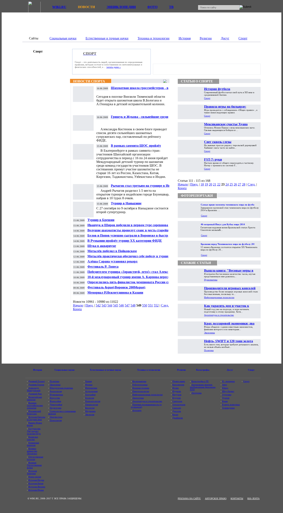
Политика (209, 350)
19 (206, 184)
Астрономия (91, 391)
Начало (78, 305)
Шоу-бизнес (228, 391)
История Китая (35, 483)
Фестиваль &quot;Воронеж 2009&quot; (116, 287)
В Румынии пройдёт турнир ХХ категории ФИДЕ (124, 240)
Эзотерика (196, 393)
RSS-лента (253, 498)
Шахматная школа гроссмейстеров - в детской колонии (139, 89)
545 (115, 305)
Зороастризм (178, 404)
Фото (152, 7)
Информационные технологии (219, 297)
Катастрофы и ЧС (200, 381)
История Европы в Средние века (36, 418)
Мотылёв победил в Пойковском (112, 251)
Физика (88, 384)
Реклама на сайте (189, 498)
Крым (225, 401)
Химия (88, 381)
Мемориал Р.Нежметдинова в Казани (115, 292)
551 (150, 305)
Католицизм (178, 384)
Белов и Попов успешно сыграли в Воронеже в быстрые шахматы (129, 237)
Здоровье (226, 394)
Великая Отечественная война (34, 465)
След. (165, 305)
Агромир (137, 410)
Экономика (209, 332)
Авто (224, 384)
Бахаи (175, 414)
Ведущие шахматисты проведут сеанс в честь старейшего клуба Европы (130, 231)
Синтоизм (177, 401)
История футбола (217, 89)
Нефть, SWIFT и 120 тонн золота (228, 341)
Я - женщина (228, 381)
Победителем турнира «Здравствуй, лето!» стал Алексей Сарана (129, 273)
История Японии (36, 486)
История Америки (32, 472)
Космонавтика (139, 381)
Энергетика (138, 398)
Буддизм (176, 398)
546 (121, 305)
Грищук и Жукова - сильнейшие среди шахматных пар (139, 118)
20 (210, 184)
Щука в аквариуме (101, 246)
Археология (56, 391)
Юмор (225, 388)
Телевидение (228, 408)
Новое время (34, 476)
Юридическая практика (61, 388)
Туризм (225, 398)
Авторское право (215, 498)
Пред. (89, 305)
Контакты (237, 498)
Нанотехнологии (140, 391)
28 (243, 184)
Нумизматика (210, 279)
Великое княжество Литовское (32, 451)
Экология (89, 414)
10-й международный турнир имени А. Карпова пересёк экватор (129, 278)
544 (109, 305)
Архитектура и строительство (219, 315)
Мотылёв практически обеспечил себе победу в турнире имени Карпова (129, 257)
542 (98, 305)
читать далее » (113, 67)
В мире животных (231, 404)
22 (218, 184)
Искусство (55, 398)
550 (144, 305)
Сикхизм (176, 408)
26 (235, 184)
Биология (89, 408)
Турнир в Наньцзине (126, 203)
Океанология (91, 404)
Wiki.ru (59, 7)
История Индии (36, 480)
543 (104, 305)
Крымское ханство (32, 438)
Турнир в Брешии (100, 220)
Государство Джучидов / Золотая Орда (34, 431)
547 (127, 305)
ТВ (171, 7)
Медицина (90, 411)
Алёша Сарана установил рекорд (112, 261)
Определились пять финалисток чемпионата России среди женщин (130, 283)
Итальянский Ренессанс (34, 412)
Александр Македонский (33, 389)
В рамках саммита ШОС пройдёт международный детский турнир (136, 147)
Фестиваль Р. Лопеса (103, 266)
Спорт (207, 98)
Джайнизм (177, 418)
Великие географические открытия (35, 405)
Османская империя (33, 443)
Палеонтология (92, 401)
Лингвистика (56, 417)
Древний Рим (35, 393)
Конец (77, 309)
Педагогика (55, 408)
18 (202, 184)
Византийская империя (34, 398)
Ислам (175, 388)
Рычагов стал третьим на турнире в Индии (143, 185)
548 (133, 305)
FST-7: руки (213, 159)
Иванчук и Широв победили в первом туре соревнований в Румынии (131, 226)
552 (156, 305)
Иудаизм (176, 391)
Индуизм (176, 394)
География (90, 394)
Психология (56, 420)
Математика (91, 388)
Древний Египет (36, 381)
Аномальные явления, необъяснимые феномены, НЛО (203, 387)
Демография (56, 404)
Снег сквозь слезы (217, 142)
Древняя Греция (36, 384)
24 (227, 184)
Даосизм (176, 411)
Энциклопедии (121, 7)
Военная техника (140, 388)
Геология (89, 398)
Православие (178, 381)
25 (231, 184)
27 (239, 184)
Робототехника (140, 384)
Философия (55, 401)
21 (214, 184)
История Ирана (36, 490)
